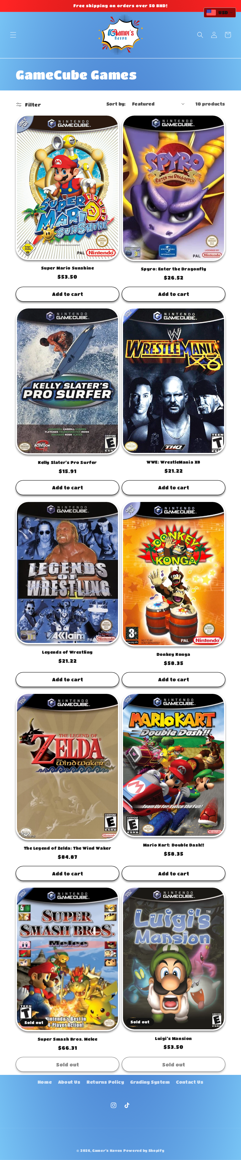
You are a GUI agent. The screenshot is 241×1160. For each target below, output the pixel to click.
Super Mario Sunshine (67, 267)
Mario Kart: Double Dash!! (173, 844)
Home (45, 1081)
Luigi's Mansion (173, 1038)
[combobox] (220, 13)
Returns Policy (105, 1081)
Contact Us (189, 1081)
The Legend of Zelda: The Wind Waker (67, 848)
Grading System (150, 1081)
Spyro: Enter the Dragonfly (173, 268)
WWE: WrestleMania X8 (174, 462)
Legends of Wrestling (67, 652)
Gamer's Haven (107, 1150)
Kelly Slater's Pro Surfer (67, 462)
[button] (13, 35)
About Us (69, 1081)
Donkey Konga (173, 654)
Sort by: (116, 103)
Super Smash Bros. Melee (68, 1039)
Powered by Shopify (143, 1150)
